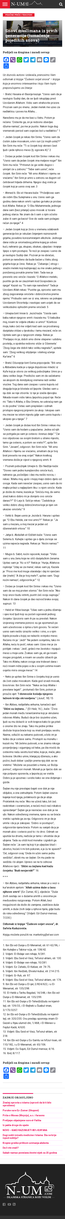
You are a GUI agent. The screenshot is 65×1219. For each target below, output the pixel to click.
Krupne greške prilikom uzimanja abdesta (26, 1143)
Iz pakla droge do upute (16, 1125)
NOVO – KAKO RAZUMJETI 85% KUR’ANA (25, 1130)
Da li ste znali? (11, 1147)
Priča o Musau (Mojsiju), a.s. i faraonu (23, 1115)
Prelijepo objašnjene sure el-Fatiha (22, 1120)
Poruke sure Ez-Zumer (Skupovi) (21, 1110)
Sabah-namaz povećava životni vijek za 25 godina (30, 1152)
